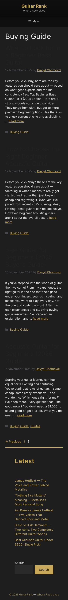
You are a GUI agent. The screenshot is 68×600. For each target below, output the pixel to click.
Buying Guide (19, 132)
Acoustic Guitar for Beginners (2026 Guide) (32, 354)
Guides (35, 426)
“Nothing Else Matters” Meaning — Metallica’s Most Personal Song (30, 500)
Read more (16, 121)
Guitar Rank (34, 6)
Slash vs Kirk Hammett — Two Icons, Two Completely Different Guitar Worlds (34, 529)
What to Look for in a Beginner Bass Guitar (32, 55)
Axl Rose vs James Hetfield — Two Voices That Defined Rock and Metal (34, 515)
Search (20, 563)
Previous (13, 441)
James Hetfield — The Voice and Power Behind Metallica (32, 485)
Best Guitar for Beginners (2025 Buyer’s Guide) (28, 257)
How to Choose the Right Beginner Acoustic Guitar (33, 156)
